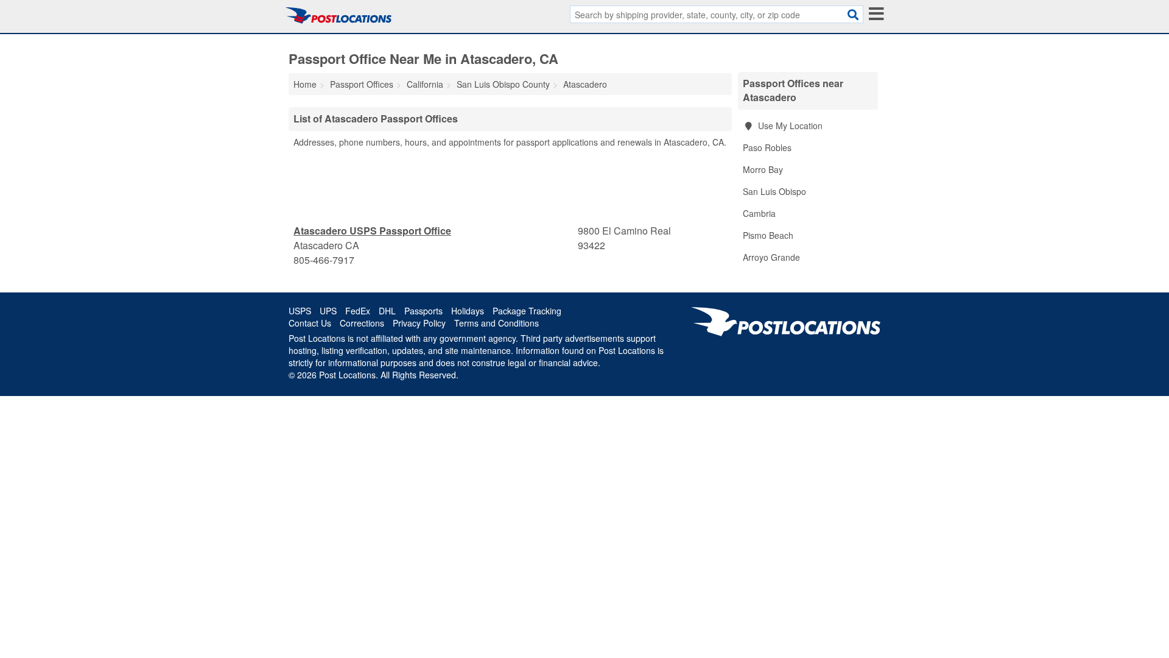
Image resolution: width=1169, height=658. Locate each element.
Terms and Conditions (496, 323)
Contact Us (310, 323)
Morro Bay (763, 169)
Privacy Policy (419, 323)
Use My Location (789, 125)
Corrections (362, 323)
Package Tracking (527, 311)
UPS (328, 311)
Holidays (467, 311)
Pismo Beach (768, 235)
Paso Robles (767, 147)
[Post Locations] (338, 15)
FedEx (357, 311)
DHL (387, 311)
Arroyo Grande (771, 257)
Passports (423, 311)
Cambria (759, 213)
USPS (300, 311)
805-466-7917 (323, 260)
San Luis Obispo (774, 191)
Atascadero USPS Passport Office (372, 231)
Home (305, 84)
